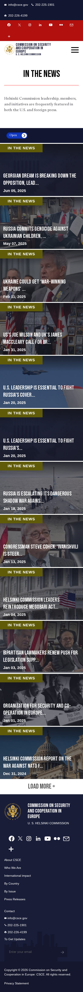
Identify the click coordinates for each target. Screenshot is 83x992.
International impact (17, 875)
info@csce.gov (18, 4)
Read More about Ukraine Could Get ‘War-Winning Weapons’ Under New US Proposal (41, 276)
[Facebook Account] (9, 25)
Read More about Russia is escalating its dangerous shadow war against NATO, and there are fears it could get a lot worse (41, 488)
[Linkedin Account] (40, 25)
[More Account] (9, 36)
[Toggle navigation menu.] (75, 50)
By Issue (10, 891)
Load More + (41, 786)
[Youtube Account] (50, 25)
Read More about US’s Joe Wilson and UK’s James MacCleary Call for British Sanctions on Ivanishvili (41, 329)
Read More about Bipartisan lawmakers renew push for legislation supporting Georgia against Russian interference (41, 647)
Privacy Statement (16, 983)
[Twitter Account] (19, 25)
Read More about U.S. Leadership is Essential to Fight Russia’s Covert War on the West (41, 382)
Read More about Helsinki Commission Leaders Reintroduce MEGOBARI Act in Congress (41, 594)
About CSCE (12, 860)
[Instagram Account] (29, 25)
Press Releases (14, 899)
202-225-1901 (44, 4)
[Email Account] (71, 25)
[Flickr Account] (61, 25)
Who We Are (12, 867)
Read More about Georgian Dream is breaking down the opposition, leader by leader (41, 170)
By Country (11, 883)
